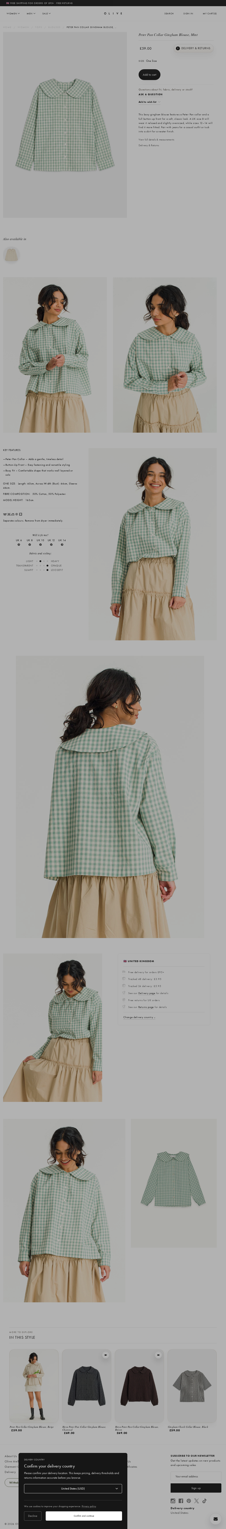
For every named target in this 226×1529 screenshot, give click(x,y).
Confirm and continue (84, 1515)
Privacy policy (89, 1506)
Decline (32, 1516)
